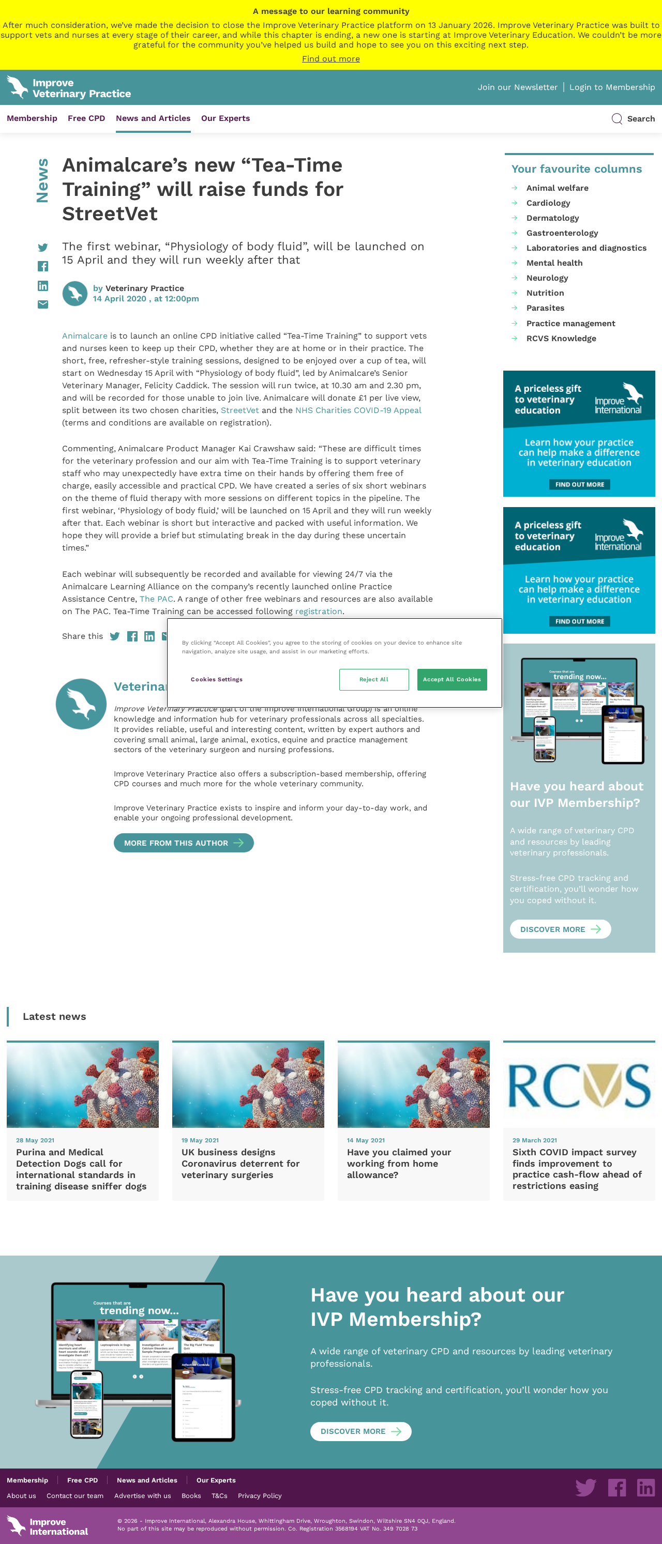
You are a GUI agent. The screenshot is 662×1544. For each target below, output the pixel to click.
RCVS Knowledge (561, 338)
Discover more (552, 929)
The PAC (156, 599)
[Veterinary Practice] (81, 765)
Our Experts (225, 118)
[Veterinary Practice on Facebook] (617, 1487)
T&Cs (220, 1495)
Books (191, 1495)
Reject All (374, 679)
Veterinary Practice (145, 288)
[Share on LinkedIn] (27, 286)
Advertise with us (142, 1495)
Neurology (547, 278)
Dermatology (552, 218)
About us (21, 1495)
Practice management (570, 323)
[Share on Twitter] (27, 247)
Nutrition (545, 293)
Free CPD (87, 118)
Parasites (545, 308)
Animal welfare (557, 188)
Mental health (554, 263)
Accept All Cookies (452, 679)
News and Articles (153, 118)
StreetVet (240, 410)
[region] (335, 663)
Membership (32, 118)
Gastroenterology (562, 233)
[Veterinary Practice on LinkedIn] (646, 1487)
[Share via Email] (27, 304)
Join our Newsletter (518, 87)
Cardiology (548, 203)
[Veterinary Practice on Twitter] (586, 1487)
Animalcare (85, 336)
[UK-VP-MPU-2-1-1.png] (579, 434)
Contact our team (75, 1495)
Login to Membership (612, 87)
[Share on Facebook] (27, 266)
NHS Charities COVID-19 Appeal (358, 410)
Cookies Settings (217, 679)
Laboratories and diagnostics (586, 248)
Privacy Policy (260, 1495)
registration (318, 611)
